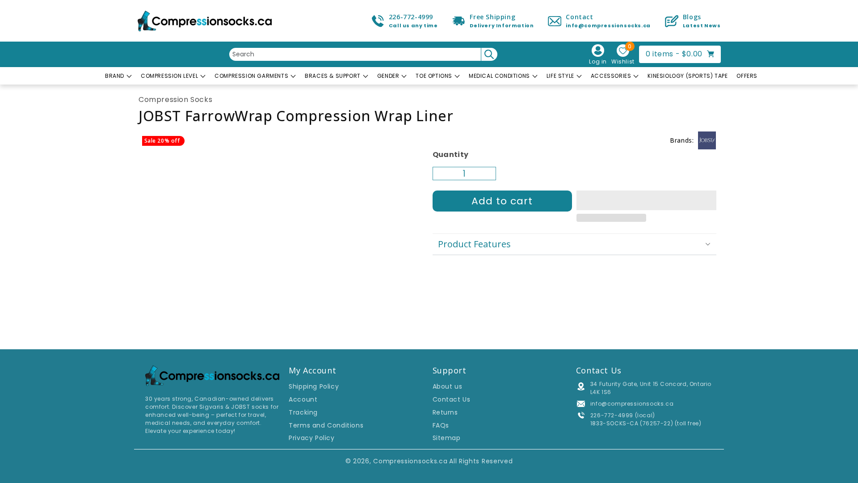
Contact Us (452, 399)
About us (448, 386)
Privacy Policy (311, 437)
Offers (746, 76)
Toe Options (434, 76)
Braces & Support (333, 76)
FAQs (441, 425)
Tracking (303, 412)
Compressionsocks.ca (410, 461)
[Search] (489, 54)
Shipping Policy (314, 386)
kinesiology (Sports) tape (688, 76)
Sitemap (447, 437)
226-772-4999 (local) (622, 415)
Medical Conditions (499, 76)
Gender (388, 76)
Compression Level (169, 76)
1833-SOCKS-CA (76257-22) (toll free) (646, 423)
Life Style (560, 76)
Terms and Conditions (326, 425)
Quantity (451, 154)
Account (303, 399)
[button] (646, 201)
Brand (114, 76)
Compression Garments (251, 76)
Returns (445, 412)
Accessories (611, 76)
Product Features (474, 244)
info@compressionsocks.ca (631, 403)
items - (683, 53)
